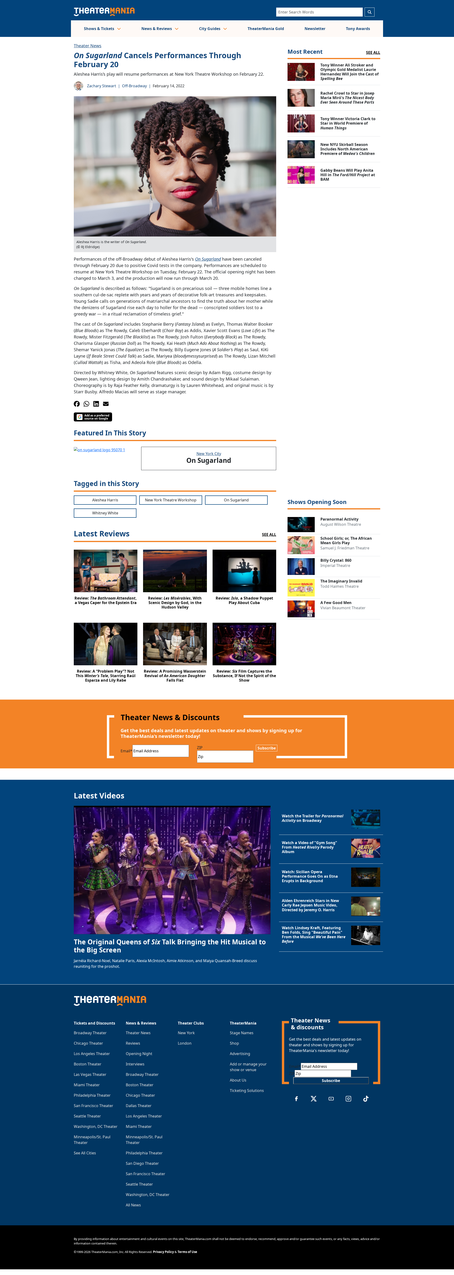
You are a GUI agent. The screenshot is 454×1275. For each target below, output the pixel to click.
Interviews (135, 1064)
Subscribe (267, 748)
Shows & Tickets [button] (99, 28)
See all (373, 52)
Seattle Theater (87, 1116)
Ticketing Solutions (247, 1090)
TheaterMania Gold (266, 28)
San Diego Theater (142, 1163)
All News (133, 1205)
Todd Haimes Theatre (339, 586)
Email (126, 751)
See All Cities (85, 1153)
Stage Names (241, 1032)
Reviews (133, 1043)
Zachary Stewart (101, 85)
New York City (208, 453)
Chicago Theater (88, 1043)
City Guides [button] (210, 28)
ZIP (200, 747)
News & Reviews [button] (157, 28)
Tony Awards (358, 28)
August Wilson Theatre (340, 524)
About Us (238, 1080)
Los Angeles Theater (92, 1053)
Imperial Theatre (335, 565)
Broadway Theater (90, 1032)
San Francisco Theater (93, 1105)
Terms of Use (187, 1252)
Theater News (87, 45)
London (185, 1043)
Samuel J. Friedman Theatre (344, 548)
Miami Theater (87, 1084)
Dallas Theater (139, 1105)
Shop (234, 1043)
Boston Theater (87, 1064)
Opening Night (139, 1053)
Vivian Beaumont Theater (343, 607)
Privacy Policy (163, 1252)
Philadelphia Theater (92, 1095)
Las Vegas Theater (90, 1074)
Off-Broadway (134, 85)
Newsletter (315, 28)
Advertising (240, 1053)
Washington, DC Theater (96, 1126)
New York (186, 1032)
